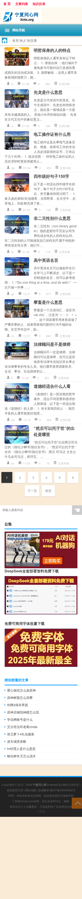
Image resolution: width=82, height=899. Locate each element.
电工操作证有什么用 (52, 134)
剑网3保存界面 (17, 704)
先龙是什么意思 (48, 92)
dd (13, 420)
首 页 (7, 3)
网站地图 (30, 790)
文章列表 (21, 3)
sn (12, 210)
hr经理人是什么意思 (21, 748)
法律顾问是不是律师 (52, 344)
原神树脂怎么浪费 (20, 697)
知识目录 (39, 3)
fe (12, 252)
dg (13, 168)
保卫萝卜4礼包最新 (20, 734)
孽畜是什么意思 (48, 302)
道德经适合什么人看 (52, 386)
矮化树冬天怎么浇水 (21, 756)
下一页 (32, 490)
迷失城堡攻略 (16, 741)
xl (12, 126)
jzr (12, 463)
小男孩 (41, 811)
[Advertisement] (41, 858)
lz (12, 84)
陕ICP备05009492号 (62, 790)
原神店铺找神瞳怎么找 (23, 712)
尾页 (48, 490)
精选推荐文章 (15, 790)
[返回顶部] (77, 803)
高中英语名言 (46, 260)
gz (12, 294)
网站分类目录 (71, 784)
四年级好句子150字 (51, 176)
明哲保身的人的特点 (52, 50)
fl (12, 378)
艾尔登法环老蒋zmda (22, 726)
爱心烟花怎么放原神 (21, 690)
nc (12, 336)
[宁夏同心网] (41, 15)
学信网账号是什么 (20, 719)
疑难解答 (43, 790)
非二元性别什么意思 (52, 218)
